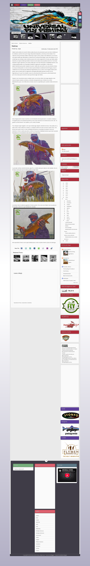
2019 (67, 192)
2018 (67, 193)
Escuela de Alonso (67, 249)
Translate (65, 168)
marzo (68, 217)
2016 (67, 197)
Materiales (38, 528)
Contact (23, 5)
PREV (2, 21)
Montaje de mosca (40, 530)
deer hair (38, 522)
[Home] (12, 5)
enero (68, 220)
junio (68, 211)
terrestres (38, 546)
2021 (67, 188)
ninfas (37, 537)
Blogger (52, 555)
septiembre (69, 206)
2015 (66, 199)
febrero (68, 218)
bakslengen (65, 278)
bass (37, 517)
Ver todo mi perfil (65, 151)
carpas (37, 520)
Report (30, 5)
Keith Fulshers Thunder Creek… (69, 280)
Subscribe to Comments (27, 302)
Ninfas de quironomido (70, 224)
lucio (37, 526)
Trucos (37, 550)
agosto (68, 208)
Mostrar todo (76, 282)
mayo (68, 213)
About (16, 5)
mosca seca (38, 535)
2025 (67, 185)
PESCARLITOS (66, 258)
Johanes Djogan (63, 555)
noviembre (69, 202)
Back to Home (14, 43)
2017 (67, 195)
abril (68, 215)
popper (37, 539)
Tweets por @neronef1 (19, 469)
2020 (67, 190)
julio (68, 210)
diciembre (69, 201)
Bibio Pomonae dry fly (67, 275)
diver (37, 524)
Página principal (65, 175)
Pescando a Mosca (67, 266)
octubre (68, 204)
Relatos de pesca (22, 43)
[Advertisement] (70, 62)
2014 (67, 240)
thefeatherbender (67, 273)
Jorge (64, 149)
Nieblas (15, 46)
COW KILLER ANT (68, 222)
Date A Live (42, 555)
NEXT (87, 21)
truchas (37, 548)
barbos (37, 515)
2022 (67, 186)
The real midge (68, 227)
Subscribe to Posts (17, 302)
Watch (37, 5)
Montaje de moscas (40, 533)
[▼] (63, 199)
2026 (67, 183)
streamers (38, 544)
